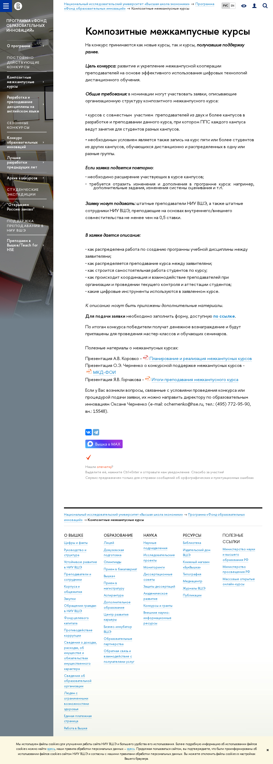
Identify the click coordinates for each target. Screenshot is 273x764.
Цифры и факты (76, 542)
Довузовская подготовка (114, 552)
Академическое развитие (155, 596)
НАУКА (150, 535)
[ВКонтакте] (88, 432)
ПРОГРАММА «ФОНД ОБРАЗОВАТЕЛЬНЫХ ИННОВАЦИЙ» (26, 25)
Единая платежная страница (78, 718)
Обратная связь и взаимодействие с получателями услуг (119, 656)
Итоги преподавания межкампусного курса (195, 379)
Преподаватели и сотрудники (77, 577)
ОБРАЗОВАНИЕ (118, 535)
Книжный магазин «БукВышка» (196, 564)
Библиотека (192, 542)
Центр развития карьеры (116, 617)
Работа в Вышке (75, 728)
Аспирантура (113, 595)
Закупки (70, 598)
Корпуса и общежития (73, 589)
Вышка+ (109, 576)
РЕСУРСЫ (192, 535)
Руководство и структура (75, 552)
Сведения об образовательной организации (77, 681)
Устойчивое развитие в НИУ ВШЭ (80, 564)
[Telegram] (96, 432)
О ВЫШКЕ (73, 535)
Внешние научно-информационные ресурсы (157, 617)
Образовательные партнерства (118, 641)
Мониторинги (154, 567)
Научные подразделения (155, 545)
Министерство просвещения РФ (236, 569)
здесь (51, 749)
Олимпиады (112, 562)
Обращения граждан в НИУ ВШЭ (80, 608)
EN (232, 5)
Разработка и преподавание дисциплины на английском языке (23, 104)
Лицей (109, 542)
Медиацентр (192, 581)
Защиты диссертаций (159, 586)
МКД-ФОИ (104, 372)
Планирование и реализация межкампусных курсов (201, 358)
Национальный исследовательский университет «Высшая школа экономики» (123, 514)
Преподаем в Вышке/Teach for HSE (22, 245)
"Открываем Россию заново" (20, 207)
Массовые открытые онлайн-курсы (239, 582)
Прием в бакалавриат (120, 569)
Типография (192, 574)
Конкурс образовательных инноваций (22, 142)
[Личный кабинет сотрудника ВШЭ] (254, 6)
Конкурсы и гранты (157, 605)
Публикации (192, 595)
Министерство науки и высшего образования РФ (239, 554)
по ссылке (224, 316)
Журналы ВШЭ (194, 588)
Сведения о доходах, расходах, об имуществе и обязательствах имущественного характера (80, 655)
